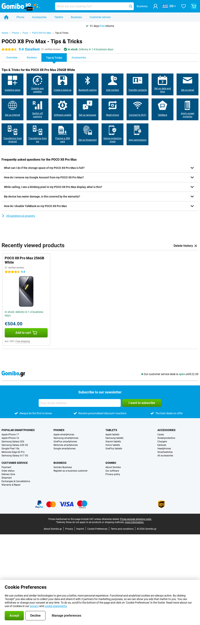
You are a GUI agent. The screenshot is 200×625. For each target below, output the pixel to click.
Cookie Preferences (97, 529)
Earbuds (161, 445)
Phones (59, 430)
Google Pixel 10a (10, 448)
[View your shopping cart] (193, 6)
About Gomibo (113, 467)
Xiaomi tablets (113, 441)
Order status (8, 470)
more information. (134, 522)
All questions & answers (20, 215)
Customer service (100, 17)
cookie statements (56, 606)
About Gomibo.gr (53, 529)
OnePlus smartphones (65, 441)
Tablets (58, 17)
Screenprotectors (166, 438)
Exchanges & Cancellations (16, 481)
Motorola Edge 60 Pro (13, 452)
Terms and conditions (122, 529)
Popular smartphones (18, 430)
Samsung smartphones (66, 438)
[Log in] (155, 6)
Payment (6, 467)
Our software (112, 470)
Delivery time (8, 474)
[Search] (131, 6)
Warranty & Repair (11, 484)
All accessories (165, 455)
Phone (20, 17)
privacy (34, 606)
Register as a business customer (71, 470)
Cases (160, 434)
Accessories (39, 17)
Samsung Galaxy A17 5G (15, 455)
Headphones (164, 448)
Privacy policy (112, 474)
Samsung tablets (114, 438)
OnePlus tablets (113, 448)
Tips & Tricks (61, 33)
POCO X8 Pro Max (41, 33)
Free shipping (23, 341)
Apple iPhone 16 (10, 438)
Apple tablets (112, 434)
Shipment (7, 477)
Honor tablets (112, 445)
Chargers (162, 441)
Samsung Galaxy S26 (13, 441)
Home (5, 33)
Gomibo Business (63, 467)
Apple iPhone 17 (10, 434)
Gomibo (110, 462)
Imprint (80, 529)
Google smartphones (65, 448)
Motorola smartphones (66, 445)
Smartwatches (165, 452)
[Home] (6, 17)
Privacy (69, 529)
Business (76, 17)
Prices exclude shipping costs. (136, 519)
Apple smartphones (64, 434)
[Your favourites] (183, 6)
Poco (25, 33)
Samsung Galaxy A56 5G (15, 445)
